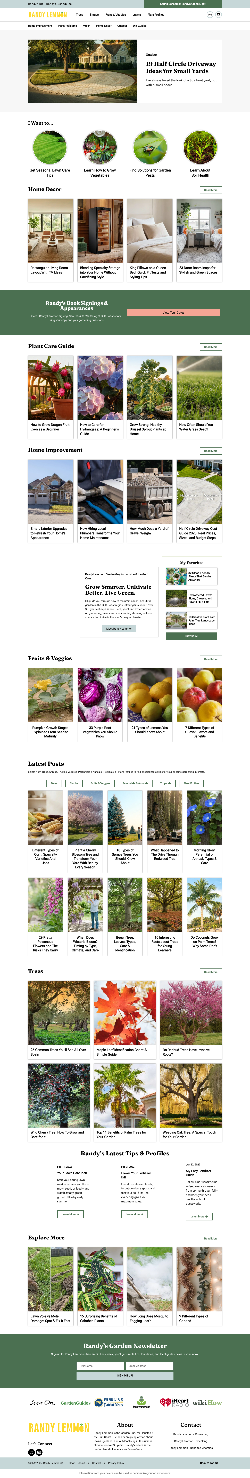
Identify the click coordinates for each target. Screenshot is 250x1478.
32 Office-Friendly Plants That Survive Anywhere (199, 576)
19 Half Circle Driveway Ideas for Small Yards (181, 67)
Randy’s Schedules (59, 3)
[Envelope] (218, 14)
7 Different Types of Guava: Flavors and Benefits (199, 732)
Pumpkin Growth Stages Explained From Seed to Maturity (50, 732)
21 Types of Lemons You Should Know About (150, 730)
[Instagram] (210, 14)
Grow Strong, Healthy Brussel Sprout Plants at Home (148, 429)
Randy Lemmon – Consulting (190, 1434)
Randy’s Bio (36, 3)
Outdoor (122, 25)
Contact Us (98, 1463)
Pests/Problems (67, 25)
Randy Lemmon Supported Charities (191, 1447)
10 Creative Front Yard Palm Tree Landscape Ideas (201, 620)
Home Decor (103, 25)
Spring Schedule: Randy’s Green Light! (183, 3)
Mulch (86, 25)
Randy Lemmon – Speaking (190, 1441)
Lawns (137, 14)
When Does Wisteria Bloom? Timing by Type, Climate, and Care (85, 943)
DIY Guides (139, 25)
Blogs (72, 1463)
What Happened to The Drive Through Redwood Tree (165, 854)
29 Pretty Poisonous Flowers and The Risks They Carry (45, 943)
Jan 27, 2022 (193, 1164)
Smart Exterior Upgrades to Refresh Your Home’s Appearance (49, 533)
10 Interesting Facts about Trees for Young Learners (165, 943)
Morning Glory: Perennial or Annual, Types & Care (205, 856)
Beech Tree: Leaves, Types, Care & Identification (125, 943)
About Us (83, 1463)
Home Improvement (40, 25)
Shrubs (94, 14)
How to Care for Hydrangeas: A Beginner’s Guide (99, 429)
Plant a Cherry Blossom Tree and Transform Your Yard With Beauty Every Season (85, 858)
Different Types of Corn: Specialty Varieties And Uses (45, 856)
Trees (79, 14)
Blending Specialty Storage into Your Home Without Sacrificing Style (100, 272)
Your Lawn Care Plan (72, 1173)
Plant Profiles (156, 14)
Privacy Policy (116, 1463)
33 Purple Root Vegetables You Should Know (100, 732)
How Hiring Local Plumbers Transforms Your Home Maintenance (100, 533)
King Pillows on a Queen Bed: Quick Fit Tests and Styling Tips (148, 272)
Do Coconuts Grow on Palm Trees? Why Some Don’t (205, 941)
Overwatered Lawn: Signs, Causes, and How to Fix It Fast (200, 598)
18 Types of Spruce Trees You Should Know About (125, 856)
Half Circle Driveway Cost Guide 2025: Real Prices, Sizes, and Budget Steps (198, 533)
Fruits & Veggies (115, 14)
